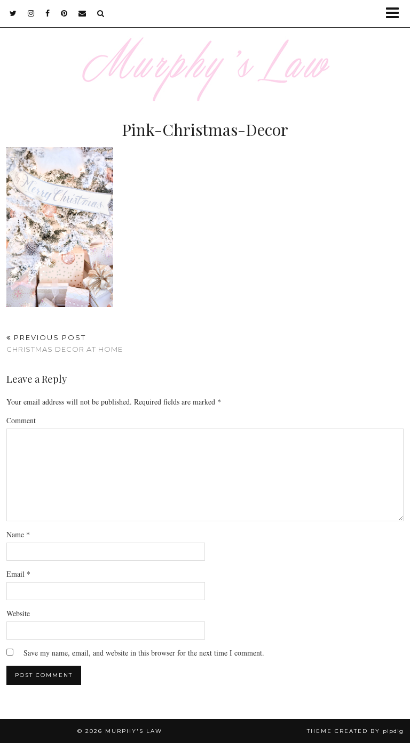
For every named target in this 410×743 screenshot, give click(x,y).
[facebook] (47, 13)
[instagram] (31, 13)
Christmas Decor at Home (64, 343)
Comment (21, 420)
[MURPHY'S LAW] (205, 50)
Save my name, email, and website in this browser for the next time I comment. (143, 653)
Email (18, 574)
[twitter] (13, 13)
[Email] (82, 13)
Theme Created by (355, 731)
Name (18, 534)
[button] (395, 14)
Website (18, 613)
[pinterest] (64, 13)
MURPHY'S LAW (133, 731)
